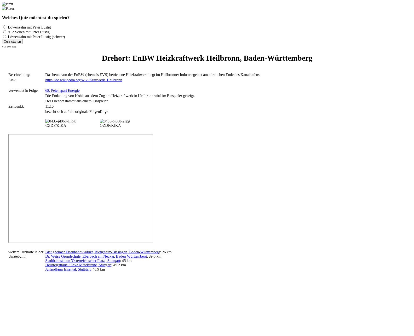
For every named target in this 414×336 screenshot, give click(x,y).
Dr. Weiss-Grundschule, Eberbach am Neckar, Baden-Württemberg (96, 256)
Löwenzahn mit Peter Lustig (29, 27)
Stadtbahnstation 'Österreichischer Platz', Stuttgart (82, 261)
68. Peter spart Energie (62, 90)
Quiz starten (12, 41)
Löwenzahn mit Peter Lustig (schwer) (36, 37)
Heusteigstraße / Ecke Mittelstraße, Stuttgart (78, 265)
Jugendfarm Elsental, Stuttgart (68, 269)
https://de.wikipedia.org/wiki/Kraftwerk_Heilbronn (83, 80)
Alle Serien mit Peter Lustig (28, 32)
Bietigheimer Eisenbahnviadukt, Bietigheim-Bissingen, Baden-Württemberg (102, 252)
